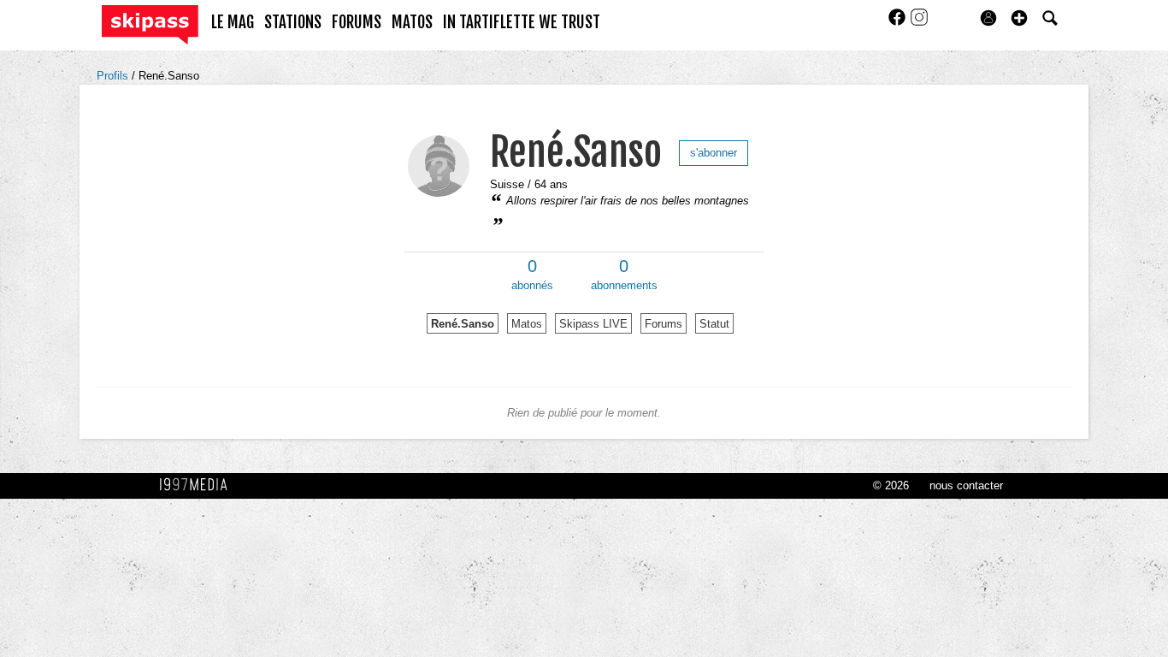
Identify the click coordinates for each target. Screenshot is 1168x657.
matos (412, 22)
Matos (526, 323)
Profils (114, 75)
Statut (714, 323)
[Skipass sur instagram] (919, 22)
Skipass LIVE (593, 323)
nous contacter (966, 485)
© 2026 (891, 485)
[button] (1019, 18)
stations (292, 22)
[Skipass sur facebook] (899, 22)
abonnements (624, 274)
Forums (663, 323)
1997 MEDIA (198, 485)
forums (356, 22)
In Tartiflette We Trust (521, 22)
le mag (232, 22)
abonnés (532, 274)
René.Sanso (169, 75)
